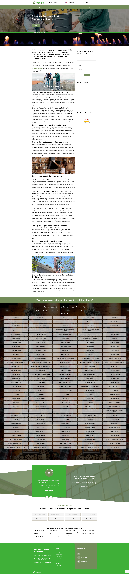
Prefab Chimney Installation (65, 415)
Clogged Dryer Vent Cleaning (16, 423)
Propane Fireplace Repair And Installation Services (16, 362)
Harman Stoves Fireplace (40, 398)
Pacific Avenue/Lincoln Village (72, 532)
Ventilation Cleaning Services (40, 443)
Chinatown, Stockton (38, 532)
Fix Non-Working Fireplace (41, 330)
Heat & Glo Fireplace (16, 398)
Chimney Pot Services (90, 346)
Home (33, 7)
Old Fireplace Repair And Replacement (90, 338)
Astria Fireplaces (115, 390)
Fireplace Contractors (115, 350)
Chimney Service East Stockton (41, 32)
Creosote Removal (40, 321)
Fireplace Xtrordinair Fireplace (114, 402)
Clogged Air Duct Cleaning (40, 423)
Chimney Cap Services (40, 342)
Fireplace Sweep (65, 350)
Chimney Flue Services (115, 342)
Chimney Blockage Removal (41, 338)
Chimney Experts (16, 427)
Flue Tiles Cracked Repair (65, 378)
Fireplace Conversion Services (90, 439)
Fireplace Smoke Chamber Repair (65, 334)
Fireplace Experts (114, 423)
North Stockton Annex (70, 530)
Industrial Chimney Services (114, 370)
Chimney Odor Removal (40, 378)
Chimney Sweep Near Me (65, 431)
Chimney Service (65, 317)
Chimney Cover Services (90, 342)
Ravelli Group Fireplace (65, 410)
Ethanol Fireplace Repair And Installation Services (90, 358)
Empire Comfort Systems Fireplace (16, 410)
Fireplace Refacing (90, 334)
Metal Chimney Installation (16, 334)
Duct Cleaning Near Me (40, 431)
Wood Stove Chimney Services (16, 439)
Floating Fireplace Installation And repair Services (90, 447)
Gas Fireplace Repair (65, 354)
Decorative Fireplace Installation (115, 427)
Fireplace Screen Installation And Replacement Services (114, 411)
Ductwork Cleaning (90, 431)
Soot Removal (65, 321)
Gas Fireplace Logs (114, 366)
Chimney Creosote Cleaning (40, 325)
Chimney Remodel (90, 443)
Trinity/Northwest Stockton (71, 535)
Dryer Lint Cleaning (65, 419)
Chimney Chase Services (65, 342)
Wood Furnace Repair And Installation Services (65, 358)
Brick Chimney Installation (115, 330)
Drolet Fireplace (16, 406)
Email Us (86, 2)
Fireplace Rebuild (16, 354)
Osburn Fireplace (65, 398)
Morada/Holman (53, 535)
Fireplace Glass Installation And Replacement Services (41, 362)
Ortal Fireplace (90, 402)
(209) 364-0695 (92, 7)
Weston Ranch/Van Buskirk (88, 533)
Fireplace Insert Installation (16, 415)
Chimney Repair (90, 321)
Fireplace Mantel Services (114, 447)
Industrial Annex (53, 530)
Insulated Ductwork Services (114, 443)
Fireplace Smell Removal (15, 378)
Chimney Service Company (90, 423)
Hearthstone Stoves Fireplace (114, 406)
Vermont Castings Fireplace (114, 394)
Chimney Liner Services (16, 346)
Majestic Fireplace (90, 394)
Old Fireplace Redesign (90, 378)
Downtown (36, 533)
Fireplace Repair (65, 325)
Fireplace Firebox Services (65, 366)
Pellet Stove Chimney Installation (65, 382)
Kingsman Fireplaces (90, 390)
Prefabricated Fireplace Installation (114, 358)
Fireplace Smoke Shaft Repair (40, 334)
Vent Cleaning (15, 419)
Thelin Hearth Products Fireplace (40, 410)
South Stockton (69, 533)
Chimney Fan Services (115, 346)
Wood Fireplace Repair (40, 354)
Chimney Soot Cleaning (16, 325)
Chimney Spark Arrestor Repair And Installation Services (65, 330)
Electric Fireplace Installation (40, 358)
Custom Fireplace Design (40, 382)
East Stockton (36, 535)
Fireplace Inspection (65, 338)
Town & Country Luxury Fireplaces (65, 390)
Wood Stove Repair (65, 435)
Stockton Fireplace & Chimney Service (82, 571)
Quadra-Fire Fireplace (115, 398)
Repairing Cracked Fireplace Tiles (65, 374)
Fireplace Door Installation (65, 362)
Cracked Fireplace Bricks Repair (65, 447)
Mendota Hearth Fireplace (65, 402)
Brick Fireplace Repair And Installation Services (16, 447)
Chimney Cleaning (40, 317)
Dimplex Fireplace (90, 398)
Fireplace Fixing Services (40, 439)
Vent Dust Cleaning (90, 419)
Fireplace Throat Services (16, 370)
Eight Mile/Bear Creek (38, 536)
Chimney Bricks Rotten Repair (90, 374)
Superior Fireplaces (16, 390)
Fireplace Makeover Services (65, 443)
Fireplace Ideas (16, 431)
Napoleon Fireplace (65, 394)
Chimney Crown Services (16, 342)
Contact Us (65, 7)
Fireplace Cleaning (114, 317)
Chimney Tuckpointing (115, 334)
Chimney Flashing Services (16, 350)
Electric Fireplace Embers (90, 382)
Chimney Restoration (16, 338)
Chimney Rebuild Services (40, 415)
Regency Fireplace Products (114, 386)
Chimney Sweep (16, 317)
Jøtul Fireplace (16, 402)
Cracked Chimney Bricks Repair (115, 374)
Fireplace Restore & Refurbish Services (40, 447)
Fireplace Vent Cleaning (90, 350)
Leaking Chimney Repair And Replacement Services (40, 374)
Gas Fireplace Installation (16, 358)
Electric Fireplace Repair (89, 354)
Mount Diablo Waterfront (55, 536)
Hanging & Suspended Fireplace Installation (114, 439)
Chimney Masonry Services (41, 350)
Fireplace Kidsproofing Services (90, 415)
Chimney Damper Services (41, 346)
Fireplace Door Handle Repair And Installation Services (90, 362)
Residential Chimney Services (90, 370)
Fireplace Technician (114, 431)
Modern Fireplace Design (16, 382)
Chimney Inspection (90, 317)
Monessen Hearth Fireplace (40, 406)
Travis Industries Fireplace (90, 406)
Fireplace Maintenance (40, 435)
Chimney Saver (114, 338)
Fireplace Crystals (40, 386)
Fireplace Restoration (16, 330)
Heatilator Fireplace (40, 394)
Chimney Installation (114, 321)
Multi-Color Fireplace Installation (65, 386)
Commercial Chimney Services (65, 370)
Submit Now (86, 75)
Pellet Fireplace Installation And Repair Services (90, 386)
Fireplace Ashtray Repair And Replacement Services (114, 362)
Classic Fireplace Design (114, 378)
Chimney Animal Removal (90, 410)
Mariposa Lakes (53, 532)
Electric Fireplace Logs (40, 370)
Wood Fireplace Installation (115, 354)
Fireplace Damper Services (90, 366)
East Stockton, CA (84, 561)
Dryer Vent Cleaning (114, 415)
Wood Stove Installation (90, 435)
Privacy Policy (58, 565)
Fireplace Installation (90, 325)
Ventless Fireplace (65, 439)
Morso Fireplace (65, 406)
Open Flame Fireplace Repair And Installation (16, 443)
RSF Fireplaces (16, 394)
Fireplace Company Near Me (16, 435)
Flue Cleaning (16, 321)
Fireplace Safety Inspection (90, 427)
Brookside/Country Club (39, 530)
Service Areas (56, 7)
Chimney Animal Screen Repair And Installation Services (90, 330)
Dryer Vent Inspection (115, 419)
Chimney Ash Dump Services (65, 346)
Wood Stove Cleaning (115, 435)
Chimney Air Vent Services (16, 386)
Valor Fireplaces (41, 390)
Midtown (51, 533)
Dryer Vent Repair (40, 427)
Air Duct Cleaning (40, 419)
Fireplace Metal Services (16, 366)
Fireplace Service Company (65, 423)
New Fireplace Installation (115, 325)
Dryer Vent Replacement (65, 427)
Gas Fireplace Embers (115, 382)
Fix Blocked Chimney (16, 374)
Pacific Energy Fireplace (40, 402)
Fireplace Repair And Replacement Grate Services (40, 366)
